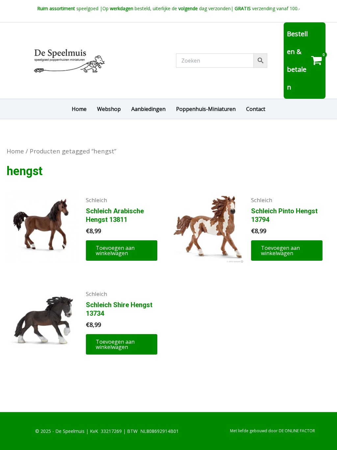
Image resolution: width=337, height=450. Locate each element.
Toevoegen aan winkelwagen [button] (115, 250)
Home (15, 151)
